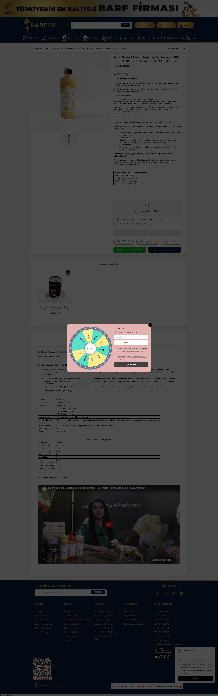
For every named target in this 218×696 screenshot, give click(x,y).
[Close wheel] (150, 325)
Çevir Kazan (131, 365)
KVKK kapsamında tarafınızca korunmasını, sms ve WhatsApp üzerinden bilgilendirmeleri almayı (132, 358)
